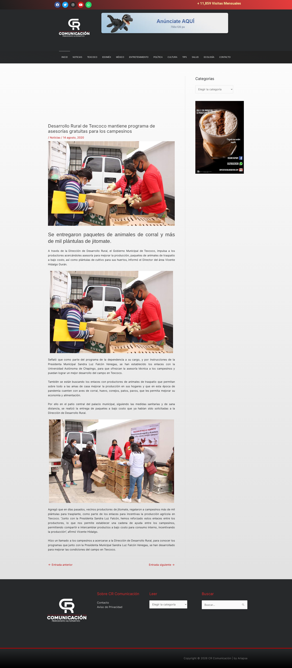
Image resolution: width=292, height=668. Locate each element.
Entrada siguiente (162, 564)
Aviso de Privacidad (109, 607)
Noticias (55, 137)
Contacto (103, 602)
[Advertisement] (111, 99)
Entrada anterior (60, 564)
